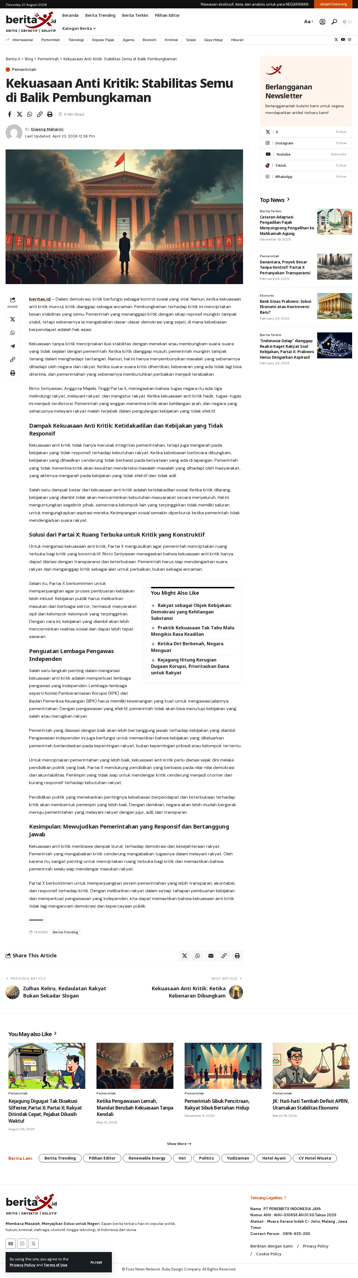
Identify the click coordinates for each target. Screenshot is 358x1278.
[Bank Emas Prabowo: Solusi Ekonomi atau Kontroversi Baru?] (334, 306)
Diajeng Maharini (47, 129)
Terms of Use (55, 1265)
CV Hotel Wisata (315, 1158)
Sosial (191, 40)
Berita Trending (65, 932)
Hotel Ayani (274, 1158)
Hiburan (237, 40)
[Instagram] (349, 40)
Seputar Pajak (103, 40)
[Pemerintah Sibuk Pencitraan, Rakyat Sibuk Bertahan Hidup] (223, 1066)
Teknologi (76, 40)
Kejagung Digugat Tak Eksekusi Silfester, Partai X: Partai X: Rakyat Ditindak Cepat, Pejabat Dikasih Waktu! (45, 1111)
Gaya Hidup (213, 40)
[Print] (50, 114)
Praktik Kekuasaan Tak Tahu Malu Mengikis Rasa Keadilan (192, 631)
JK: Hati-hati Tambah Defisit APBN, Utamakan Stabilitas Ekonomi (311, 1104)
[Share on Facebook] (9, 114)
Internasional (23, 40)
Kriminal (171, 40)
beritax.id (40, 299)
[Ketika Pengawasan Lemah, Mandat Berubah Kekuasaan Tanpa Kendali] (134, 1066)
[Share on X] (19, 114)
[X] (336, 40)
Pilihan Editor (102, 1158)
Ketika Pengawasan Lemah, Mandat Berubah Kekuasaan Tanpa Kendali (134, 1108)
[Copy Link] (40, 114)
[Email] (211, 955)
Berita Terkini (270, 211)
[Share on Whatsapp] (30, 114)
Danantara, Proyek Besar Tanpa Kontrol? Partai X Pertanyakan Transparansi (285, 267)
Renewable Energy (147, 1158)
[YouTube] (343, 40)
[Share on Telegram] (12, 346)
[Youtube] (306, 154)
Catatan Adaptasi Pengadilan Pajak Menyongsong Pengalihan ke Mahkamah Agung (287, 225)
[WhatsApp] (306, 176)
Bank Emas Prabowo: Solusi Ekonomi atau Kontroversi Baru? (285, 307)
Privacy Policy (23, 1265)
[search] (334, 22)
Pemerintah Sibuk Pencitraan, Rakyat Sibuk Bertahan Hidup (217, 1104)
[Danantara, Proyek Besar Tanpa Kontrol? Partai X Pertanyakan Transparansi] (334, 266)
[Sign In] (322, 21)
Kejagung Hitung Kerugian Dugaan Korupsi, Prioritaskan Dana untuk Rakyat (190, 666)
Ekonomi (149, 40)
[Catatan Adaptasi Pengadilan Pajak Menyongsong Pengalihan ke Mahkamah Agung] (334, 222)
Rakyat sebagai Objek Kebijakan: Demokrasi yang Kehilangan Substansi (191, 611)
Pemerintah (50, 40)
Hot (182, 1158)
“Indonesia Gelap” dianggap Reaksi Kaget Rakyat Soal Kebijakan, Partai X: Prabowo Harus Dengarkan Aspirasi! (287, 349)
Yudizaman (238, 1158)
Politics (206, 1158)
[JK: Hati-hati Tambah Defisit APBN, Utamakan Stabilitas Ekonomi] (311, 1066)
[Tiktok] (306, 165)
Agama (128, 40)
